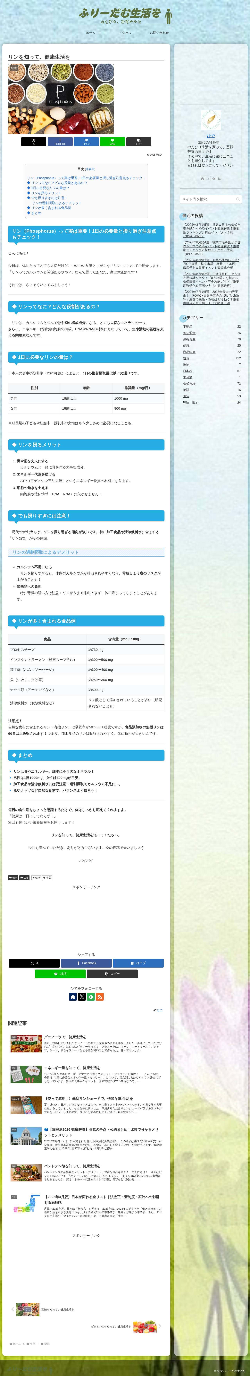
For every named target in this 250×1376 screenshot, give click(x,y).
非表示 (90, 169)
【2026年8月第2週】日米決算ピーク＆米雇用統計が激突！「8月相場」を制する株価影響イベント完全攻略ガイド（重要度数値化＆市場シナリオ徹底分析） (211, 279)
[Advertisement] (86, 917)
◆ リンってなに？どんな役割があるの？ (57, 183)
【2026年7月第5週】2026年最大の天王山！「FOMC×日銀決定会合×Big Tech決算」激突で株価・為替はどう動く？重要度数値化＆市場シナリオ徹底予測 (211, 297)
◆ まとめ (34, 213)
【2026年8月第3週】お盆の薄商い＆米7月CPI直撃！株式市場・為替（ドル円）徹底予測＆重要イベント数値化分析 (211, 263)
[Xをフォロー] (82, 997)
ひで (211, 136)
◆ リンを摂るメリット (44, 193)
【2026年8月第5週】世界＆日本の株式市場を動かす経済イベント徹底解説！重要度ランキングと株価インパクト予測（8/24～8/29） (211, 230)
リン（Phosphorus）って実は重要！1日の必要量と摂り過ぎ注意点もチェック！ (86, 178)
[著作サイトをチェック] (73, 997)
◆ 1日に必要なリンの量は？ (48, 188)
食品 (48, 877)
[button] (138, 141)
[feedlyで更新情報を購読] (91, 997)
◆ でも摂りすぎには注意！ (47, 198)
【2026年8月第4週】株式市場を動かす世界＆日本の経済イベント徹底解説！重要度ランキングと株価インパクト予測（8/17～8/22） (211, 247)
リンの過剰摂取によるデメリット (57, 203)
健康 (14, 877)
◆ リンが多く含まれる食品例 (49, 208)
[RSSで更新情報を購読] (100, 997)
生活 (26, 877)
